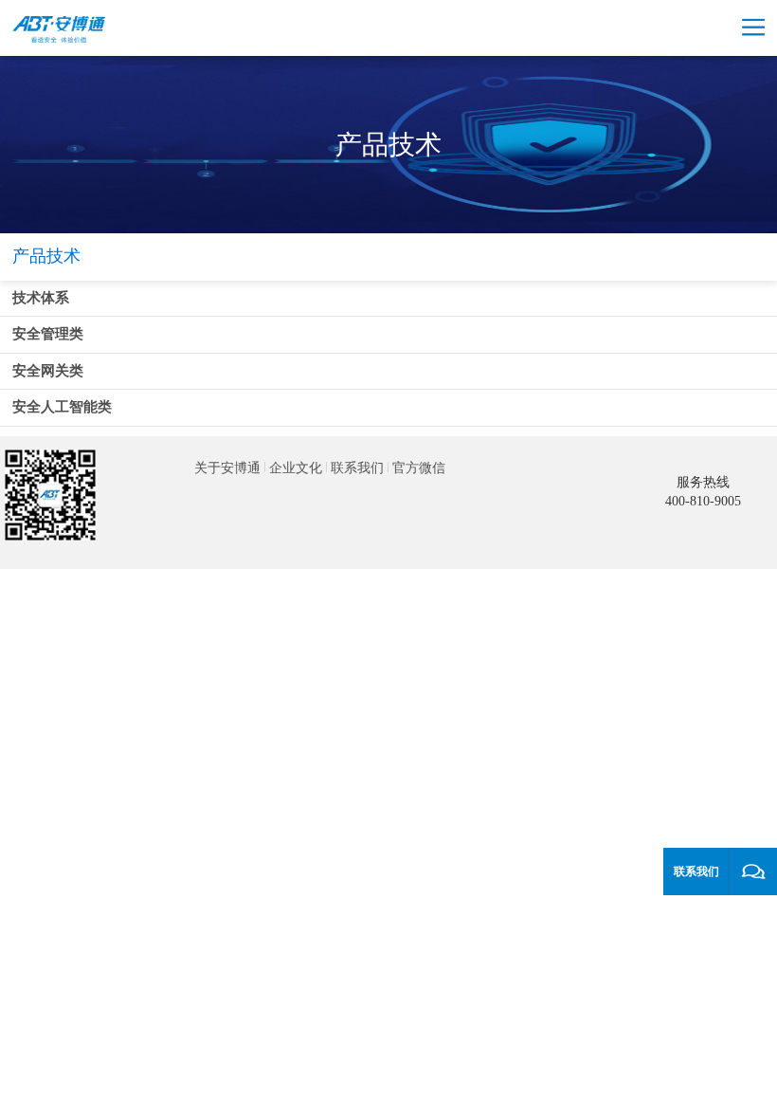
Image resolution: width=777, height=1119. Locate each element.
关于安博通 (227, 468)
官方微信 (418, 468)
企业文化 (295, 468)
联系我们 (357, 468)
